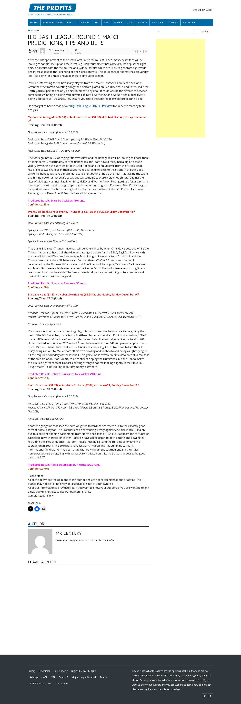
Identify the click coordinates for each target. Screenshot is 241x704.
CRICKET (157, 22)
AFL (96, 22)
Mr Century (57, 50)
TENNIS (142, 22)
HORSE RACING (52, 22)
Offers (173, 22)
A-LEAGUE (83, 22)
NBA (49, 683)
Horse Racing (60, 670)
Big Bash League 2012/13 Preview (91, 106)
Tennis (103, 677)
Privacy (31, 670)
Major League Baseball (84, 677)
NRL (106, 22)
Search (204, 31)
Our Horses (62, 683)
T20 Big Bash (37, 683)
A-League (35, 677)
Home (34, 22)
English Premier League (83, 670)
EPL (69, 22)
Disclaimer (44, 670)
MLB (130, 22)
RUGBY (118, 22)
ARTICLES (189, 22)
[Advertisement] (180, 88)
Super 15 (63, 677)
